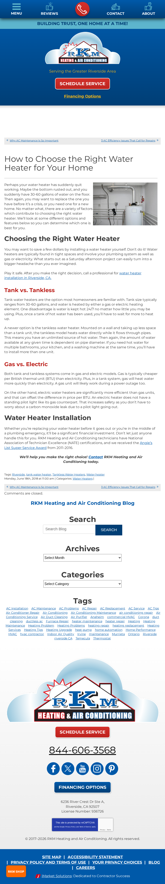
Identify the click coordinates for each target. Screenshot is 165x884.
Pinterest (111, 768)
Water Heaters (83, 478)
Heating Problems (71, 625)
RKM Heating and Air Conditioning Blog (82, 503)
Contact (96, 457)
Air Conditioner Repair (23, 613)
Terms (109, 830)
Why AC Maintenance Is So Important (34, 140)
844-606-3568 (82, 9)
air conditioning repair (136, 613)
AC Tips (153, 608)
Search (109, 530)
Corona (143, 617)
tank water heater (38, 474)
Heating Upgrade (59, 630)
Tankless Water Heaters (68, 474)
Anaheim (97, 617)
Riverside (18, 474)
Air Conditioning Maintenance (93, 613)
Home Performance (141, 630)
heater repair (115, 621)
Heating (134, 621)
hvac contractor (32, 634)
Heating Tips (33, 630)
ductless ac (34, 621)
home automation (108, 630)
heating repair (98, 625)
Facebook (53, 768)
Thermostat (102, 638)
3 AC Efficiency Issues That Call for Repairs (128, 140)
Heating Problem (41, 625)
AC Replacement (112, 608)
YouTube (82, 768)
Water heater (95, 474)
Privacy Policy (70, 827)
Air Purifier (79, 617)
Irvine (81, 634)
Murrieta (118, 634)
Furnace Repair (57, 621)
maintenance (99, 634)
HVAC (12, 634)
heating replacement (128, 625)
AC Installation (17, 608)
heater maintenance (87, 621)
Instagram (97, 768)
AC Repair (89, 608)
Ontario (134, 634)
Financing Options (82, 96)
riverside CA (63, 638)
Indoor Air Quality (60, 634)
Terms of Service (85, 827)
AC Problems (69, 608)
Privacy (102, 830)
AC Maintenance (43, 608)
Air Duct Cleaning (54, 617)
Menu (16, 13)
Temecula (83, 638)
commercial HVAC (121, 617)
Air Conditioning (55, 613)
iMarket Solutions (57, 876)
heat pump (83, 630)
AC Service (136, 608)
